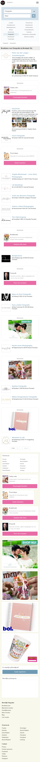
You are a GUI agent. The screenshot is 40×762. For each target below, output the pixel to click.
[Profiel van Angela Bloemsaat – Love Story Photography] (6, 177)
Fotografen (5, 43)
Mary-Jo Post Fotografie (21, 294)
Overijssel (22, 468)
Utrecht (22, 463)
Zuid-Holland (5, 463)
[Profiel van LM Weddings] (6, 188)
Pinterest (4, 756)
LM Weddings (17, 185)
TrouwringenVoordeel (20, 97)
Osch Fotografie (18, 136)
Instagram (5, 758)
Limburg (22, 470)
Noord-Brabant (6, 470)
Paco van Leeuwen (20, 283)
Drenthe (4, 461)
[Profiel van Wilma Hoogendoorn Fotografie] (6, 400)
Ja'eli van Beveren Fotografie (23, 196)
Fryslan (4, 459)
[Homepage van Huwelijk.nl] (3, 3)
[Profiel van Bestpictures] (6, 258)
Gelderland (5, 468)
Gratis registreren (20, 672)
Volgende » (26, 448)
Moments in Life (18, 437)
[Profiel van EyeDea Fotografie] (6, 389)
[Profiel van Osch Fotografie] (6, 138)
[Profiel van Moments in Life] (6, 440)
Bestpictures (17, 256)
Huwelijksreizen (6, 710)
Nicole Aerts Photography (22, 346)
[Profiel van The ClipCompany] (6, 220)
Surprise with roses (20, 244)
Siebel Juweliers (20, 163)
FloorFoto (16, 109)
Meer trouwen (6, 712)
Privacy (4, 747)
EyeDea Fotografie (19, 386)
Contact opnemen (7, 749)
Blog (3, 715)
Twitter (4, 754)
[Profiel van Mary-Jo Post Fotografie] (6, 297)
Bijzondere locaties (7, 708)
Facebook (5, 751)
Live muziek (5, 717)
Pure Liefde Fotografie (21, 305)
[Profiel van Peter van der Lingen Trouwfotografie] (6, 55)
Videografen (13, 43)
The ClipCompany (19, 217)
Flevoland (22, 466)
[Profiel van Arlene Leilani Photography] (6, 209)
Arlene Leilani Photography (23, 206)
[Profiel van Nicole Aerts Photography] (6, 348)
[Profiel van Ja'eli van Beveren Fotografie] (6, 198)
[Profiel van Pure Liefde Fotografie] (6, 308)
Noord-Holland (24, 461)
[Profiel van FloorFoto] (6, 111)
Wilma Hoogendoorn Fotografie (24, 397)
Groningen (22, 459)
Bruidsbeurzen (6, 705)
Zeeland (4, 466)
